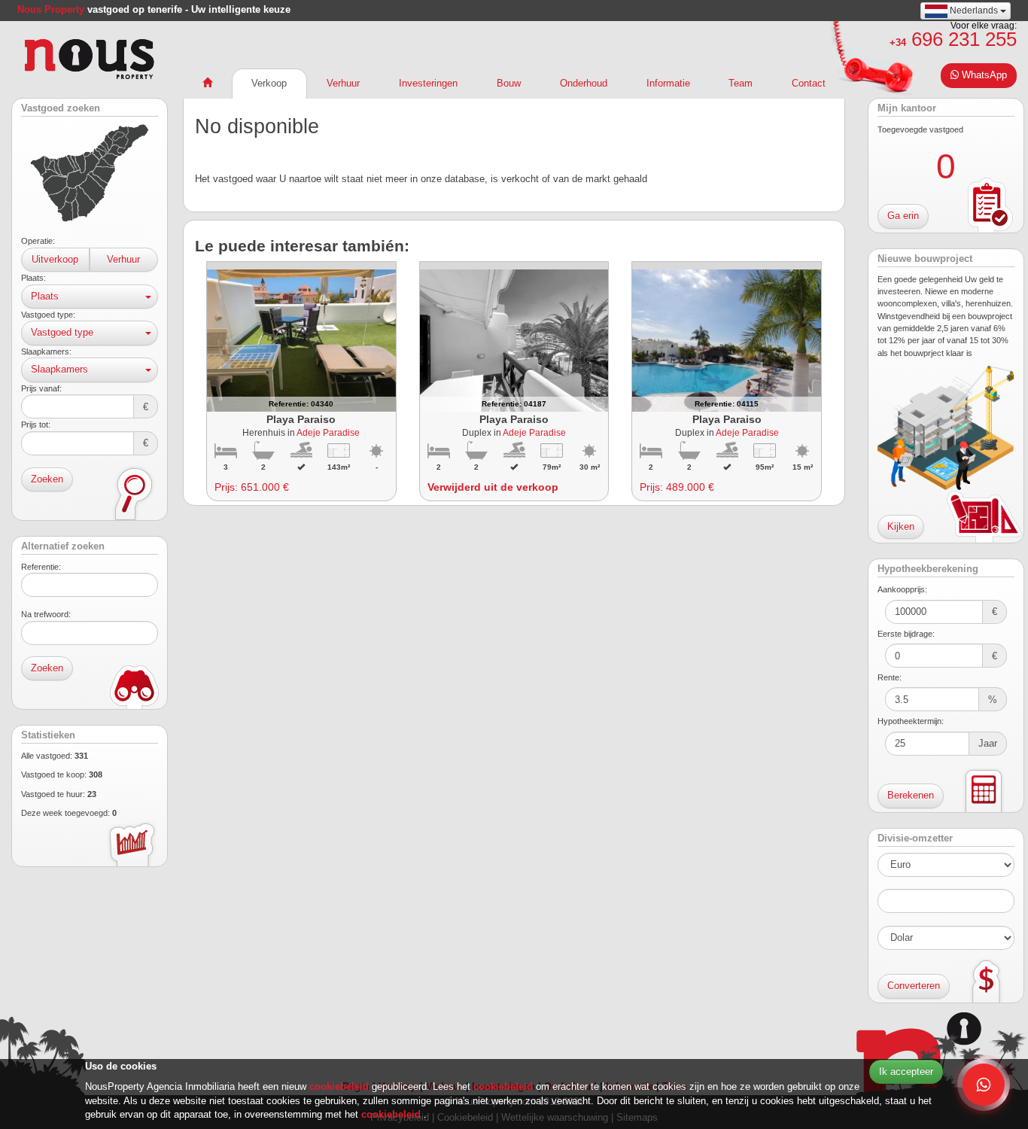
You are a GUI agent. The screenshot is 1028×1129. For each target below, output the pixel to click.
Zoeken (47, 479)
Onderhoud (583, 83)
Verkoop (269, 83)
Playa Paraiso (301, 419)
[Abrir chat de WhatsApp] (983, 1084)
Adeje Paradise (328, 432)
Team (740, 83)
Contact (809, 83)
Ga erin (903, 215)
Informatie (668, 83)
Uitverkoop (55, 259)
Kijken (900, 526)
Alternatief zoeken (63, 546)
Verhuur (123, 259)
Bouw (509, 83)
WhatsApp (983, 75)
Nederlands (973, 10)
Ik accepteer (906, 1071)
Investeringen (428, 83)
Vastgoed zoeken (60, 108)
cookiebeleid (340, 1086)
